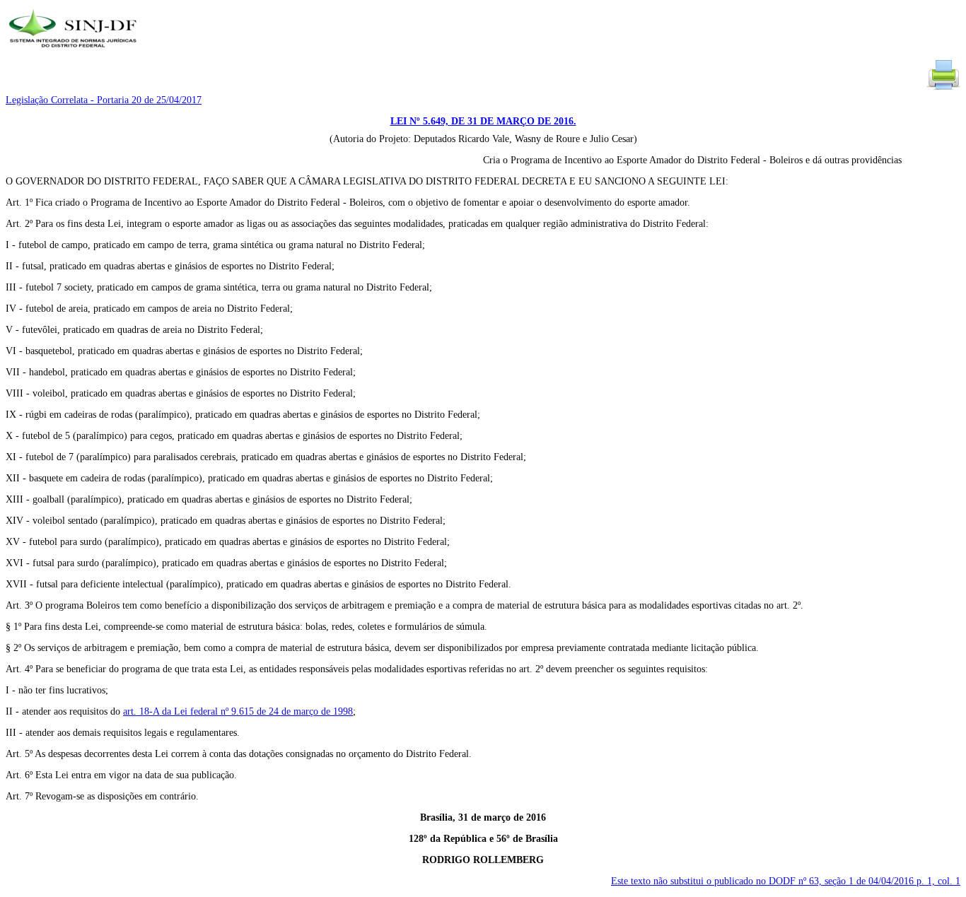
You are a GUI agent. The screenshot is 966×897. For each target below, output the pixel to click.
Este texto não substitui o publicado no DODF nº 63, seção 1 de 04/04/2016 (785, 881)
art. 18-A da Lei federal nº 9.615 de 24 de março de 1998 (238, 711)
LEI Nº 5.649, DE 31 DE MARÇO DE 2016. (483, 121)
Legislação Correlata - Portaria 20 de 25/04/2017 (104, 100)
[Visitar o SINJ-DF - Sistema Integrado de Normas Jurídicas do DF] (75, 52)
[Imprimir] (943, 88)
